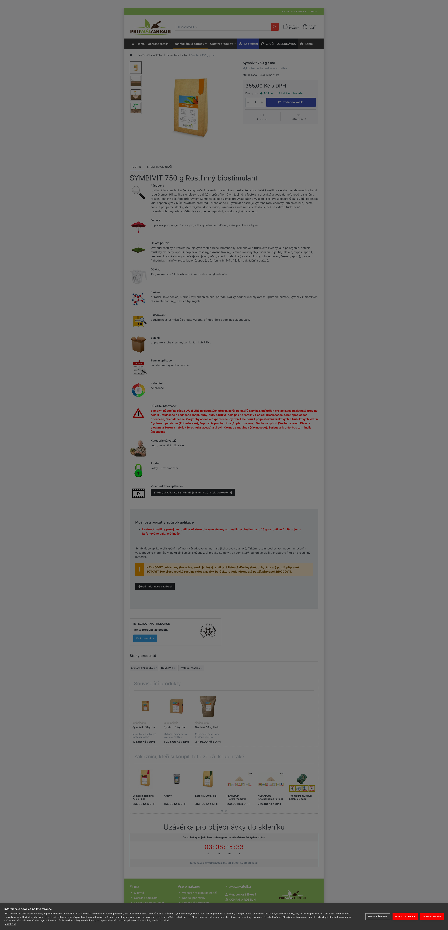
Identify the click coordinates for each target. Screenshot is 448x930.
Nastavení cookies (377, 916)
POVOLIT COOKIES (405, 916)
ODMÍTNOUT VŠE (432, 916)
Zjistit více (10, 924)
